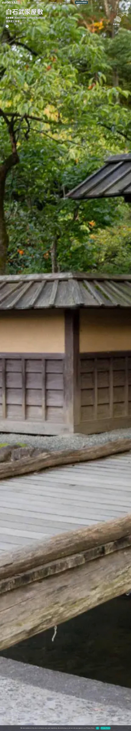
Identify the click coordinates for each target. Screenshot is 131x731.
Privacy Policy (105, 728)
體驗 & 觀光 (40, 2)
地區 (28, 2)
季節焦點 (53, 2)
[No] (129, 728)
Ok (97, 728)
